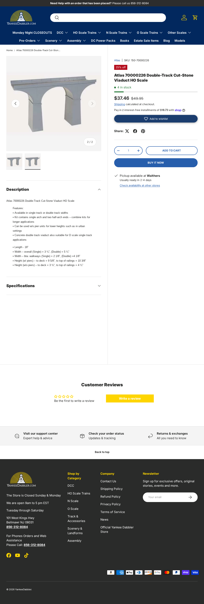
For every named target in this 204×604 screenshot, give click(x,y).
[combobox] (108, 17)
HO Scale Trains (79, 493)
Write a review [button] (130, 398)
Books (124, 41)
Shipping (119, 104)
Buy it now (156, 162)
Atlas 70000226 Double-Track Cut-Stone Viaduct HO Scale (38, 50)
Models (180, 41)
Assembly (74, 541)
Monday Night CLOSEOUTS (32, 33)
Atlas (117, 60)
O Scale (73, 509)
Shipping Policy (111, 489)
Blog (166, 41)
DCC (71, 485)
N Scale (73, 501)
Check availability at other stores (140, 185)
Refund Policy (110, 496)
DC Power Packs (103, 41)
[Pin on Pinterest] (143, 131)
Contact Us (108, 481)
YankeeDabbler (23, 589)
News (104, 519)
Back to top (102, 452)
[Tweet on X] (127, 131)
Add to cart (171, 150)
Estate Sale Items (146, 41)
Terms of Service (112, 512)
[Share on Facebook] (135, 131)
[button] (195, 17)
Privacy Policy (110, 504)
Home (9, 50)
